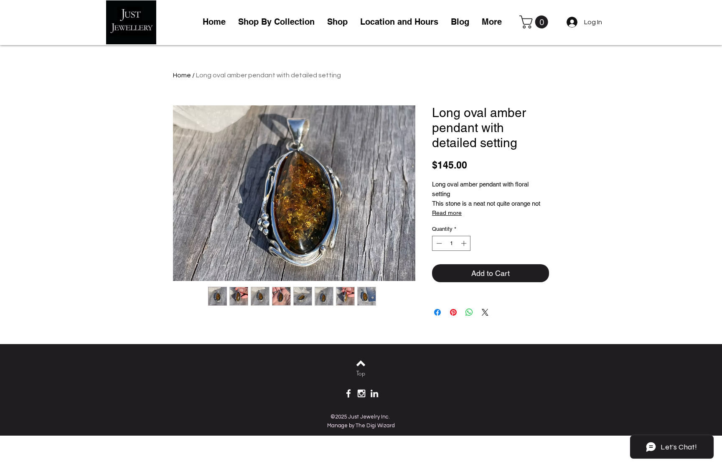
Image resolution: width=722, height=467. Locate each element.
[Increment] (465, 243)
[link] (535, 21)
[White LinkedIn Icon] (374, 393)
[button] (337, 21)
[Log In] (570, 22)
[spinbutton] (451, 243)
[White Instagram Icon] (361, 393)
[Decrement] (438, 243)
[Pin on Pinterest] (453, 312)
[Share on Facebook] (437, 312)
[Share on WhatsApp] (469, 312)
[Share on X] (485, 312)
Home (182, 75)
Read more (447, 212)
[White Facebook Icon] (348, 393)
